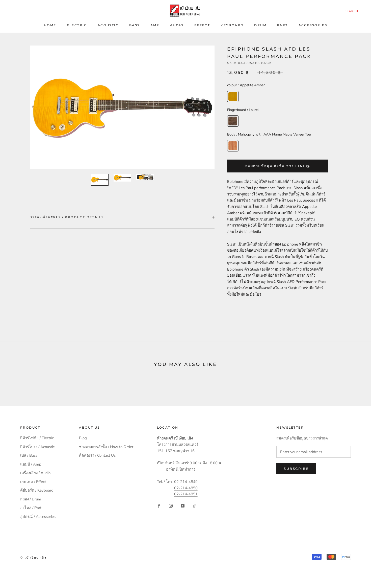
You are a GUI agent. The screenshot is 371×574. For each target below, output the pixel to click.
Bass (134, 25)
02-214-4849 (186, 481)
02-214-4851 (186, 494)
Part (282, 25)
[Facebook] (159, 505)
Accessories (313, 25)
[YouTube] (182, 505)
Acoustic (108, 25)
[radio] (232, 96)
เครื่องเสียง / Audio (35, 472)
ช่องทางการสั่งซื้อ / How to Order (106, 446)
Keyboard (232, 25)
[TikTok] (194, 505)
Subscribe (296, 469)
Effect (202, 25)
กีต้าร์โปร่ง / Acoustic (37, 446)
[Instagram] (171, 505)
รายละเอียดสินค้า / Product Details (67, 217)
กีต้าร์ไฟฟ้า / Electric (37, 437)
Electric (77, 25)
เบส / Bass (28, 455)
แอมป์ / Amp (30, 464)
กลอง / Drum (30, 499)
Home (50, 25)
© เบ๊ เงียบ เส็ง (33, 557)
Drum (260, 25)
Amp (155, 25)
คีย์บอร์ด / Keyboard (37, 490)
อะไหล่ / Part (30, 507)
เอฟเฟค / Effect (33, 481)
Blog (83, 437)
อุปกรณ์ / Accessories (38, 516)
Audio (177, 25)
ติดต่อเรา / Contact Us (97, 455)
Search (351, 11)
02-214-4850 (186, 488)
